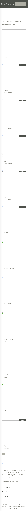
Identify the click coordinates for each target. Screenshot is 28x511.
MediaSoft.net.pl (14, 508)
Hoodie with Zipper (9, 303)
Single (5, 446)
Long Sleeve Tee (9, 375)
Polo (5, 410)
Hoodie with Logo (9, 268)
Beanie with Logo (9, 126)
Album (5, 55)
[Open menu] (13, 4)
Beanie (6, 90)
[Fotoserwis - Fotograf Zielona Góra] (6, 4)
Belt (5, 161)
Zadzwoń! (21, 4)
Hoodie (6, 232)
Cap (5, 197)
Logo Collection (8, 339)
